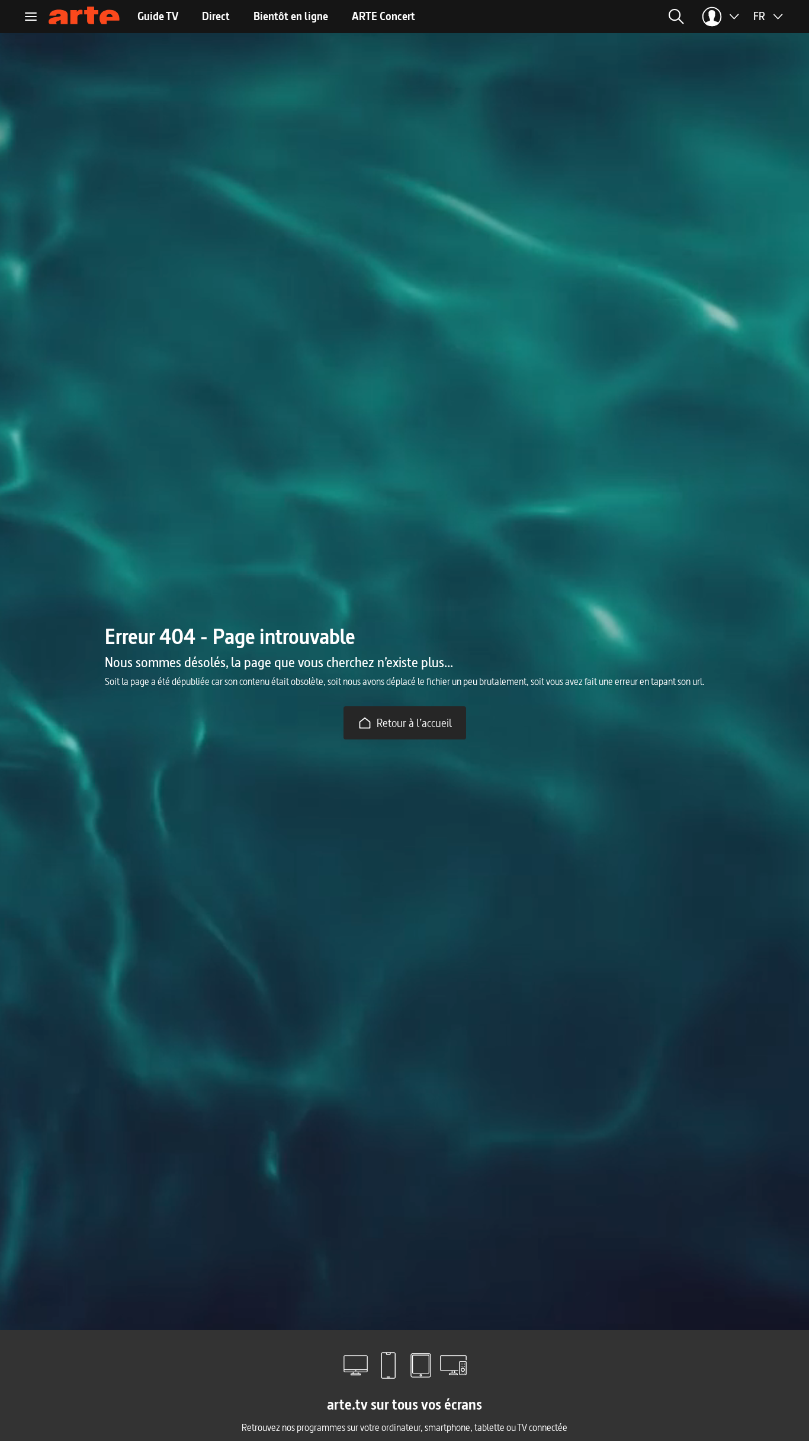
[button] (540, 16)
